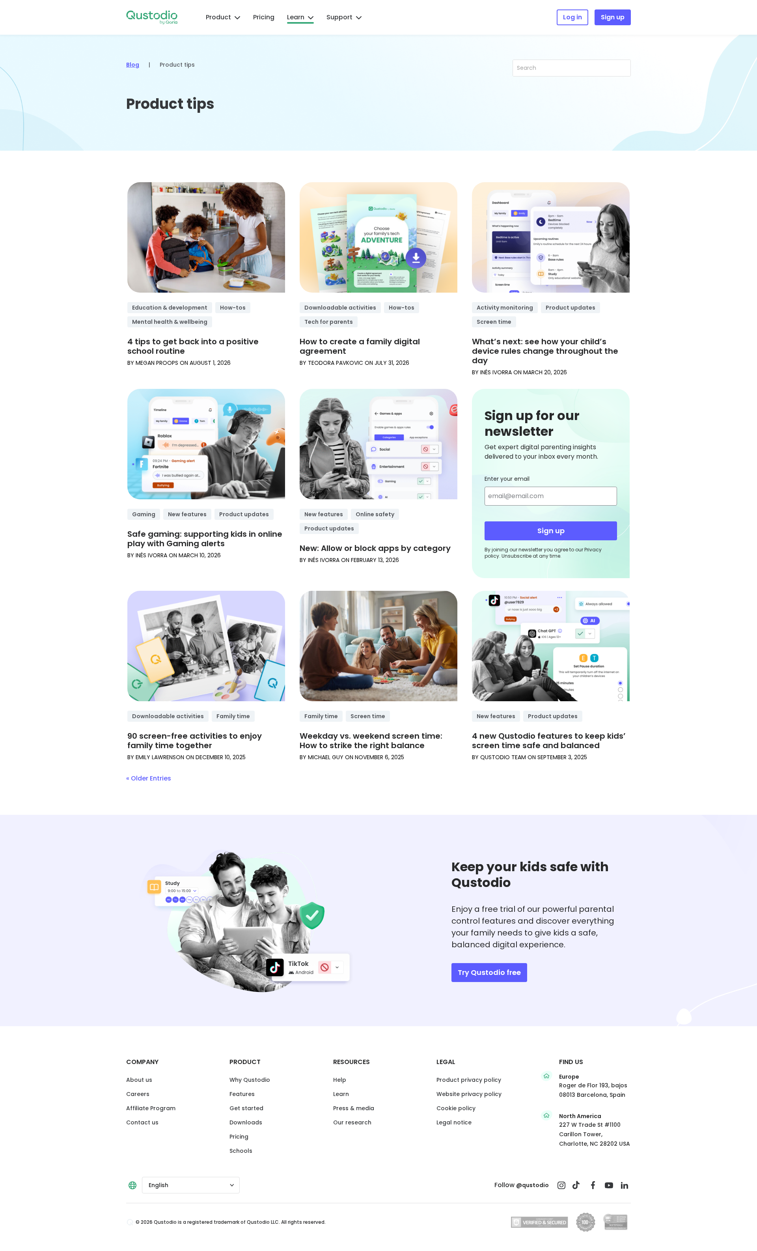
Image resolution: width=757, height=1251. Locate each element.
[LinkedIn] (624, 1185)
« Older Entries (148, 778)
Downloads (245, 1122)
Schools (240, 1151)
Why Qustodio (249, 1080)
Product (218, 17)
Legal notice (454, 1122)
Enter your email (507, 479)
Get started (246, 1108)
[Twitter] (577, 1185)
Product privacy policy (468, 1080)
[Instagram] (561, 1185)
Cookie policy (455, 1108)
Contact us (142, 1122)
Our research (352, 1122)
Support (339, 17)
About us (139, 1080)
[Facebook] (593, 1185)
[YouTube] (608, 1185)
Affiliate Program (150, 1108)
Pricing (263, 17)
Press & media (353, 1108)
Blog (132, 65)
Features (242, 1094)
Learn (295, 17)
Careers (137, 1094)
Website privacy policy (469, 1094)
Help (339, 1080)
